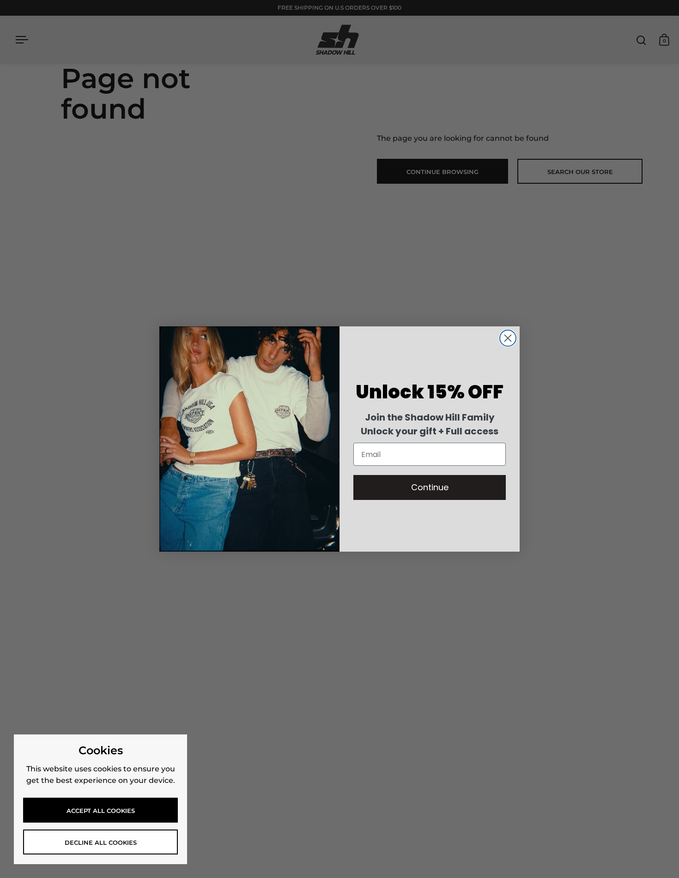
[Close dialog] (508, 338)
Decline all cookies (101, 842)
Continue (430, 487)
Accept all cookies (101, 810)
